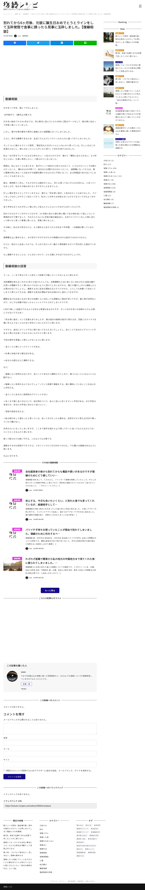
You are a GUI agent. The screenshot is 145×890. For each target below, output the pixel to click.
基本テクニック (83, 829)
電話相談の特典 (110, 207)
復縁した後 (108, 172)
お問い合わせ (90, 881)
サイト (6, 759)
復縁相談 (25, 36)
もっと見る (50, 590)
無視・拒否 (81, 839)
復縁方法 (107, 184)
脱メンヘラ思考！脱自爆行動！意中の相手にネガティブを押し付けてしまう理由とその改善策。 (17, 828)
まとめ (89, 825)
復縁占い (107, 180)
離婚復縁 (107, 203)
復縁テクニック (83, 832)
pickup (80, 825)
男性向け (81, 842)
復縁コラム (108, 168)
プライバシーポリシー (58, 881)
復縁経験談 (108, 191)
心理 (105, 195)
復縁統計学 (96, 832)
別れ (105, 164)
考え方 (80, 849)
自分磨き (107, 199)
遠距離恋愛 (81, 852)
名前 (5, 737)
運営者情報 (72, 881)
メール (6, 748)
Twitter (24, 689)
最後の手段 (94, 835)
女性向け (95, 829)
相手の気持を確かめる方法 (87, 846)
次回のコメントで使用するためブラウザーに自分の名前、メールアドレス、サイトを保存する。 (49, 770)
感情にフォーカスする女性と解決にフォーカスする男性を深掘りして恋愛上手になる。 (17, 845)
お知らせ (107, 160)
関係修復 (92, 852)
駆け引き (81, 856)
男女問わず (93, 839)
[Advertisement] (50, 76)
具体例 (98, 825)
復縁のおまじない (111, 176)
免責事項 (80, 881)
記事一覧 (26, 684)
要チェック (90, 849)
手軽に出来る (82, 835)
